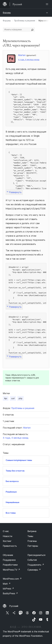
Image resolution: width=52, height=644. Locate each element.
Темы (30, 536)
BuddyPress (10, 593)
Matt (7, 583)
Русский (13, 606)
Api (5, 398)
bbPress (8, 588)
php (20, 398)
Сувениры (34, 569)
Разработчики (10, 564)
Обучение (8, 555)
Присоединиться (36, 555)
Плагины (32, 541)
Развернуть (15, 192)
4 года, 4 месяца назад (28, 59)
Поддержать (35, 564)
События (32, 559)
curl (13, 398)
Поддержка (9, 559)
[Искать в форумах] (32, 29)
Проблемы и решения (24, 20)
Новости (7, 536)
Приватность (10, 545)
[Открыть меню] (47, 4)
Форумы (7, 12)
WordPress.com (12, 578)
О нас (6, 531)
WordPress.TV (11, 569)
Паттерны (32, 545)
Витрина (31, 531)
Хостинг (7, 541)
